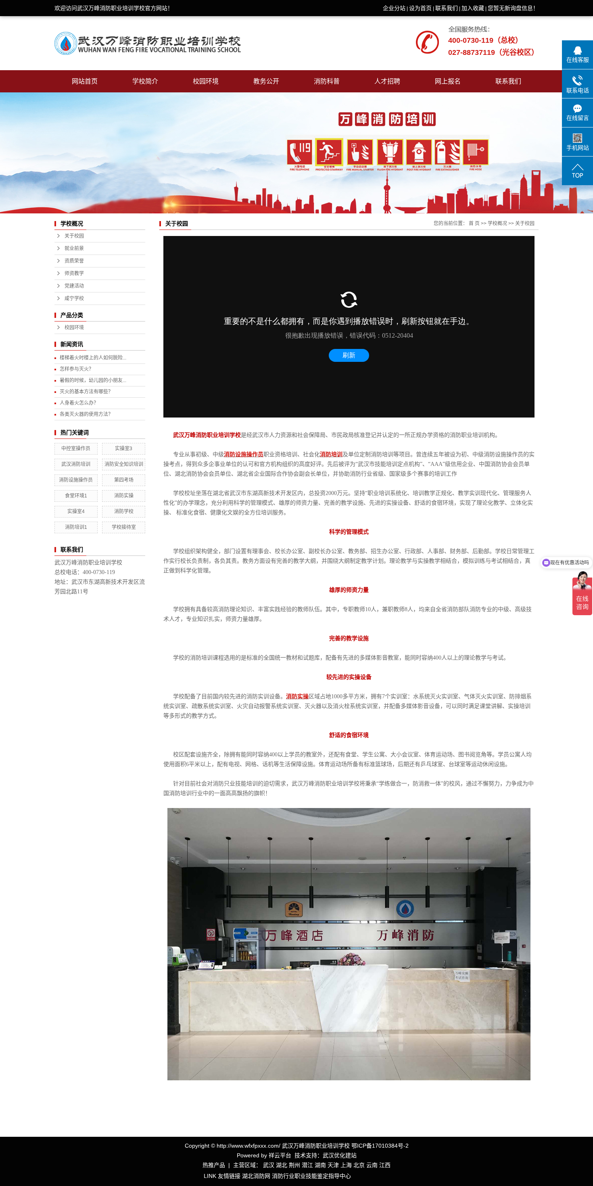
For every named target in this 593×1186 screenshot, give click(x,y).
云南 (372, 1165)
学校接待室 (124, 527)
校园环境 (206, 81)
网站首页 (85, 81)
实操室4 (76, 511)
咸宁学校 (74, 298)
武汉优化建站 (340, 1155)
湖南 (320, 1165)
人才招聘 (387, 81)
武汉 (268, 1165)
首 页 (474, 223)
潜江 (307, 1165)
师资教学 (74, 273)
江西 (384, 1165)
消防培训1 (76, 527)
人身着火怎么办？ (79, 403)
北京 (359, 1165)
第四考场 (124, 480)
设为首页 (420, 8)
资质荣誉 (74, 261)
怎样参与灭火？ (77, 369)
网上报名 (448, 81)
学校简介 (145, 81)
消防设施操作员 (76, 480)
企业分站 (394, 8)
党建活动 (74, 286)
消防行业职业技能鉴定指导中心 (311, 1176)
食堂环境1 (76, 496)
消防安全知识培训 (123, 464)
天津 (333, 1165)
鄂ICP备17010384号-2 (380, 1145)
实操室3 (123, 448)
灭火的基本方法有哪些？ (86, 392)
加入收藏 (472, 8)
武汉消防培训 (75, 464)
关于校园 (74, 236)
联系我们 (446, 8)
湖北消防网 (256, 1176)
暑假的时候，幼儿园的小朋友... (93, 380)
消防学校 (124, 511)
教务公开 (266, 81)
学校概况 (497, 223)
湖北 (281, 1165)
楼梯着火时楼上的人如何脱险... (93, 358)
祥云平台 (280, 1155)
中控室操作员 (75, 448)
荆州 (294, 1165)
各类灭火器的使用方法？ (86, 414)
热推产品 (214, 1165)
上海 (346, 1165)
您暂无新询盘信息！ (513, 8)
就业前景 (74, 248)
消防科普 (327, 81)
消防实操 (124, 496)
